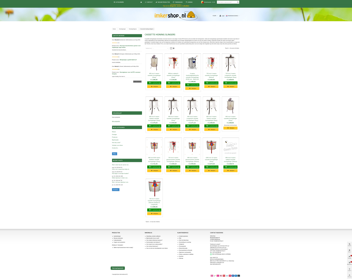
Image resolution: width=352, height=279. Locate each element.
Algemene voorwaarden (185, 252)
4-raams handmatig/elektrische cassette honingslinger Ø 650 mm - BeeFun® (192, 76)
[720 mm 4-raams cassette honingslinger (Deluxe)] (211, 63)
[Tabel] (171, 48)
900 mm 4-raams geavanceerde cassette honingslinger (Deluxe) (192, 159)
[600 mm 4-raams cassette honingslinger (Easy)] (154, 63)
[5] (117, 43)
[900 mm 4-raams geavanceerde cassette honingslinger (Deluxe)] (192, 147)
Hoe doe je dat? (116, 142)
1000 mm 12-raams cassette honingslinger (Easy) (211, 159)
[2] (113, 43)
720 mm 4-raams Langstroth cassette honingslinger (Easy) (230, 75)
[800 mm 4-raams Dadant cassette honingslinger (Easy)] (211, 106)
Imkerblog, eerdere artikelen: (153, 236)
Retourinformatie (183, 248)
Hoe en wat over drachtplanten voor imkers (157, 248)
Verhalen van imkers (117, 145)
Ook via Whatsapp (216, 254)
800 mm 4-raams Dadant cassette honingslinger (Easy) (211, 118)
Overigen (114, 134)
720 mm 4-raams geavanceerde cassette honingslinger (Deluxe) (173, 159)
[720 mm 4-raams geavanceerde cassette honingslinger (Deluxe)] (173, 147)
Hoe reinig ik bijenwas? (152, 246)
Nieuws (114, 131)
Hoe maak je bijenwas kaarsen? (154, 240)
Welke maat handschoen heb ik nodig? (123, 247)
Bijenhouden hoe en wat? (152, 238)
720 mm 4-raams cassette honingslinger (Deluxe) (211, 75)
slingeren (173, 6)
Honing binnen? (176, 4)
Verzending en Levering (185, 242)
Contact (150, 2)
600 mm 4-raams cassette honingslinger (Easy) (154, 75)
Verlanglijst (117, 113)
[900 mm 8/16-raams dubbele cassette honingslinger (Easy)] (154, 147)
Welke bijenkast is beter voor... (120, 178)
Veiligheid (181, 244)
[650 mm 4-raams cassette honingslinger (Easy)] (230, 106)
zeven (179, 6)
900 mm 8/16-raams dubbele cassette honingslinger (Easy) (154, 159)
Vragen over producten (119, 242)
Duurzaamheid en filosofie (185, 250)
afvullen (186, 6)
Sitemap (181, 258)
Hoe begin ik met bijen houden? (120, 173)
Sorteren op (149, 48)
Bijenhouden (115, 140)
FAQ (180, 238)
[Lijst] (174, 48)
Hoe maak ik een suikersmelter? (154, 244)
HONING (190, 2)
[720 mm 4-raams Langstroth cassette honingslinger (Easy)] (230, 63)
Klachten (181, 256)
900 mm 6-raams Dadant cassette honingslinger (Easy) (154, 118)
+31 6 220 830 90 (216, 252)
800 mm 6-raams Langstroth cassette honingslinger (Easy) (192, 118)
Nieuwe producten (164, 2)
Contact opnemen (183, 236)
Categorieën (119, 2)
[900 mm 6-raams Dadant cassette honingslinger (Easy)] (154, 106)
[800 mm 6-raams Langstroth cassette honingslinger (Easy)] (192, 106)
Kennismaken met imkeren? (153, 242)
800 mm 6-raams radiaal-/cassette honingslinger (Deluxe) (230, 159)
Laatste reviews (118, 35)
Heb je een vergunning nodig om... (121, 169)
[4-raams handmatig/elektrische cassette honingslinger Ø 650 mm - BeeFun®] (192, 63)
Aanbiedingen (117, 236)
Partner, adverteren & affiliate (186, 254)
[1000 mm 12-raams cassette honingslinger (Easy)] (211, 147)
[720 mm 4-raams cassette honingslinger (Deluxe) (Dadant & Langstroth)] (154, 188)
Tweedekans (179, 2)
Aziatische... (115, 148)
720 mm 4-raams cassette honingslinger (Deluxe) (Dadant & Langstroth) (154, 201)
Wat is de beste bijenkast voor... (120, 182)
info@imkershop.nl (218, 241)
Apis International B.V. (215, 264)
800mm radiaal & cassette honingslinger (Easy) (173, 75)
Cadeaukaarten (117, 240)
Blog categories (119, 127)
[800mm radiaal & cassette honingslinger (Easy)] (173, 63)
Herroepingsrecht (117, 268)
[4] (116, 43)
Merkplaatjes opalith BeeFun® (128, 59)
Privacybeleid (182, 246)
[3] (115, 43)
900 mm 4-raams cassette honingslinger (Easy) (173, 118)
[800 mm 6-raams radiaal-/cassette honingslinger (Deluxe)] (230, 147)
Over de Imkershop (183, 240)
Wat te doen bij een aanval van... (121, 164)
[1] (112, 43)
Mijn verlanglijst (116, 121)
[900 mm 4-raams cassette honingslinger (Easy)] (173, 106)
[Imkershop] (176, 15)
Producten (114, 137)
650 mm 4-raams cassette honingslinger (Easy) (230, 118)
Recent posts (117, 160)
